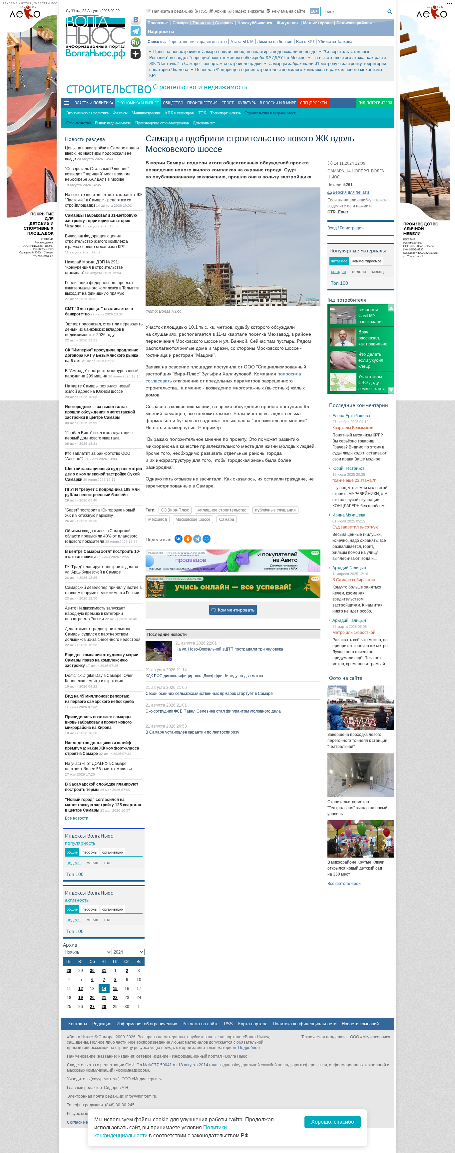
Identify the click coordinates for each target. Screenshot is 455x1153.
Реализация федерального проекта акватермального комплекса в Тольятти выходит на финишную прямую (102, 288)
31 (104, 970)
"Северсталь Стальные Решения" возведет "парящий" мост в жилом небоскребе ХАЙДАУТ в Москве (97, 174)
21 (104, 997)
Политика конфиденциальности (304, 1023)
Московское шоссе (193, 519)
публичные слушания (275, 510)
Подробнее (249, 1047)
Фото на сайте (345, 678)
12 (80, 988)
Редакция (101, 1023)
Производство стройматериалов (162, 123)
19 (80, 997)
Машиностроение (146, 113)
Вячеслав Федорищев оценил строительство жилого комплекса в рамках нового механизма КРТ (96, 241)
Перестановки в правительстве (197, 41)
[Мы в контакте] (136, 20)
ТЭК (202, 113)
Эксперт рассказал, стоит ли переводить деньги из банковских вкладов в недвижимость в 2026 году (104, 329)
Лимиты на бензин (274, 41)
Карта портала (252, 1023)
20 (92, 997)
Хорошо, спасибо (332, 1122)
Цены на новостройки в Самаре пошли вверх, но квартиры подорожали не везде (235, 51)
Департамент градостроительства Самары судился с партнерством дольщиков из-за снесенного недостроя (103, 634)
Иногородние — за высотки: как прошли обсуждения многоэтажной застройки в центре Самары (100, 412)
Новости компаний (360, 1023)
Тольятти (202, 23)
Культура (247, 102)
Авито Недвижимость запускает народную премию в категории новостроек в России (95, 613)
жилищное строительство (222, 510)
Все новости (76, 818)
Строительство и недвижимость (200, 86)
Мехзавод (157, 519)
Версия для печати (351, 192)
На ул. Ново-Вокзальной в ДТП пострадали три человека (229, 649)
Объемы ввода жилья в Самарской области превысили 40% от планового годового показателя (101, 536)
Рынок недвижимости (113, 123)
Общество (173, 102)
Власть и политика (94, 102)
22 (115, 997)
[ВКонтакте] (179, 539)
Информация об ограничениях (147, 1023)
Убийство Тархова (335, 41)
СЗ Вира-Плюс (175, 510)
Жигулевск (287, 23)
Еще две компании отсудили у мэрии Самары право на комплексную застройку (101, 660)
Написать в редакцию (172, 11)
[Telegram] (197, 539)
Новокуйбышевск (254, 23)
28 (69, 970)
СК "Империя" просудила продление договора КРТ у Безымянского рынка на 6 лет (101, 355)
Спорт (228, 102)
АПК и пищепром (180, 113)
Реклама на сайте (288, 11)
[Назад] (391, 307)
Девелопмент (204, 123)
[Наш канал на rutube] (136, 42)
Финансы (120, 113)
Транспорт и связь (225, 113)
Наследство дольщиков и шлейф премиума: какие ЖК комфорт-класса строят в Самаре (102, 748)
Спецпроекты (313, 102)
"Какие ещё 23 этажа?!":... (356, 480)
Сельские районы (354, 23)
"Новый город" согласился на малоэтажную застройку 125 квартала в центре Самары (103, 805)
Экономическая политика (87, 113)
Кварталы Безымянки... (354, 427)
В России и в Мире (278, 102)
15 (115, 988)
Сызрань (224, 23)
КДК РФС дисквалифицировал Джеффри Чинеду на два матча (204, 676)
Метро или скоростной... (355, 632)
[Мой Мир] (207, 539)
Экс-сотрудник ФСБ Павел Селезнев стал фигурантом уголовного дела (213, 711)
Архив (220, 11)
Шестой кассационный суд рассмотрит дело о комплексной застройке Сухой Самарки (104, 474)
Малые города (317, 23)
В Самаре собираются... (355, 580)
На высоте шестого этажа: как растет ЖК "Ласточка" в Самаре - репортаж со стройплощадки (104, 200)
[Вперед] (391, 390)
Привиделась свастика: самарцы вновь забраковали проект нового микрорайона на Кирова (98, 722)
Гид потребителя (375, 102)
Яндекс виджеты (248, 11)
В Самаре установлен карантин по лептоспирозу (192, 732)
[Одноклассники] (188, 539)
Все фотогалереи (344, 883)
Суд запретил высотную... (356, 527)
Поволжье (158, 23)
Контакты (77, 1023)
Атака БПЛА (241, 41)
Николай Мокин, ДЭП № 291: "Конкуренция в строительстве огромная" (94, 267)
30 (92, 970)
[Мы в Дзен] (136, 54)
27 (92, 1006)
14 (104, 988)
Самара (180, 23)
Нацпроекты (161, 31)
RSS (203, 11)
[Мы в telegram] (136, 31)
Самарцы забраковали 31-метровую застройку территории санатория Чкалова (101, 220)
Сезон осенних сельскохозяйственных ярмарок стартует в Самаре (209, 693)
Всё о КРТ (305, 41)
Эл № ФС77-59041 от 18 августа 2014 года (177, 1065)
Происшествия (202, 102)
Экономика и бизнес (138, 102)
